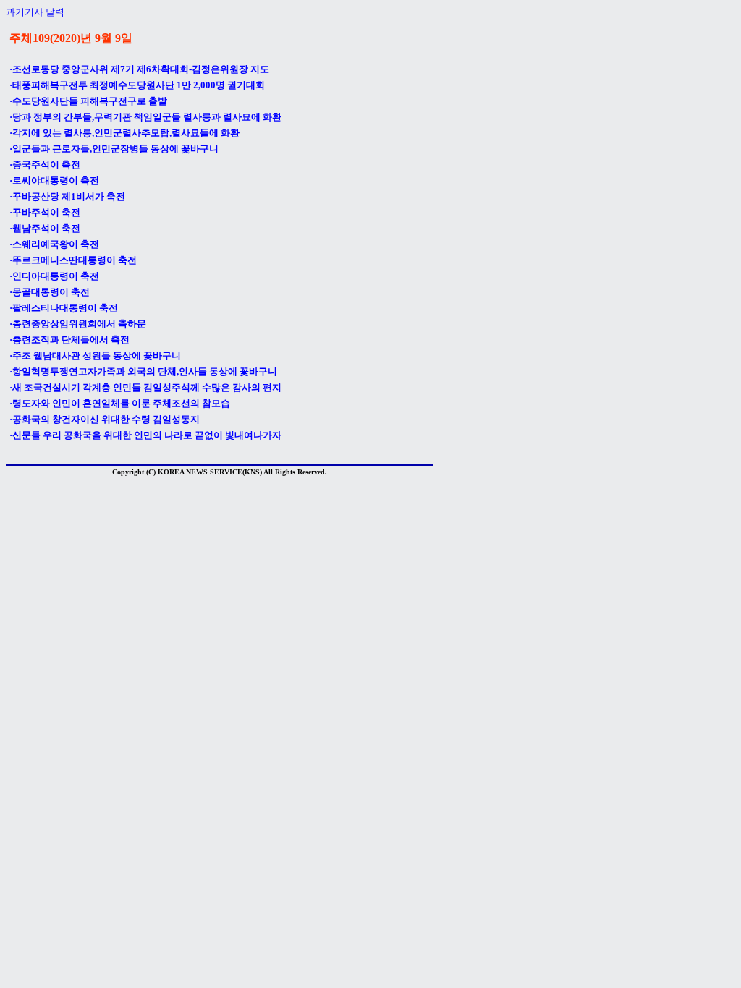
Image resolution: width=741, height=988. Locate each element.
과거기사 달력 (35, 12)
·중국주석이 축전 (44, 164)
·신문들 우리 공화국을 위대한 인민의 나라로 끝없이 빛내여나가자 (145, 435)
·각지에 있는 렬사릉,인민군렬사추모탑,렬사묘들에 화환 (124, 132)
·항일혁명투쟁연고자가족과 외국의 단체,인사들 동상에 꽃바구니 (143, 371)
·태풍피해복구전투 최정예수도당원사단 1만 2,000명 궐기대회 (137, 85)
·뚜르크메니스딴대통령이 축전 (73, 260)
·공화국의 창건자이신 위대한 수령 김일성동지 (104, 419)
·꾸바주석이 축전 (44, 212)
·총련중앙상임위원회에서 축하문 (77, 323)
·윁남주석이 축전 (44, 228)
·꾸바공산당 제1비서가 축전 (67, 196)
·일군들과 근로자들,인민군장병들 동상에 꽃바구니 (114, 148)
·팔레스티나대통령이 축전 (63, 307)
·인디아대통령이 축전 (54, 276)
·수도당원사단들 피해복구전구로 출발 (88, 100)
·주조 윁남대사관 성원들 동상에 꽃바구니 (95, 355)
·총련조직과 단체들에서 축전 (69, 339)
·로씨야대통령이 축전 (54, 180)
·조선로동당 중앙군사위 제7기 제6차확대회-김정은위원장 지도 (139, 69)
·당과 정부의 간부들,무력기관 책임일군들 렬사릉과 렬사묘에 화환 (145, 116)
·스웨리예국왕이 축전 (54, 244)
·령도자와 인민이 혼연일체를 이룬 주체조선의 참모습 (119, 403)
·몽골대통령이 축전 (49, 291)
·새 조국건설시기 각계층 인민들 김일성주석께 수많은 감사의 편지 (145, 387)
